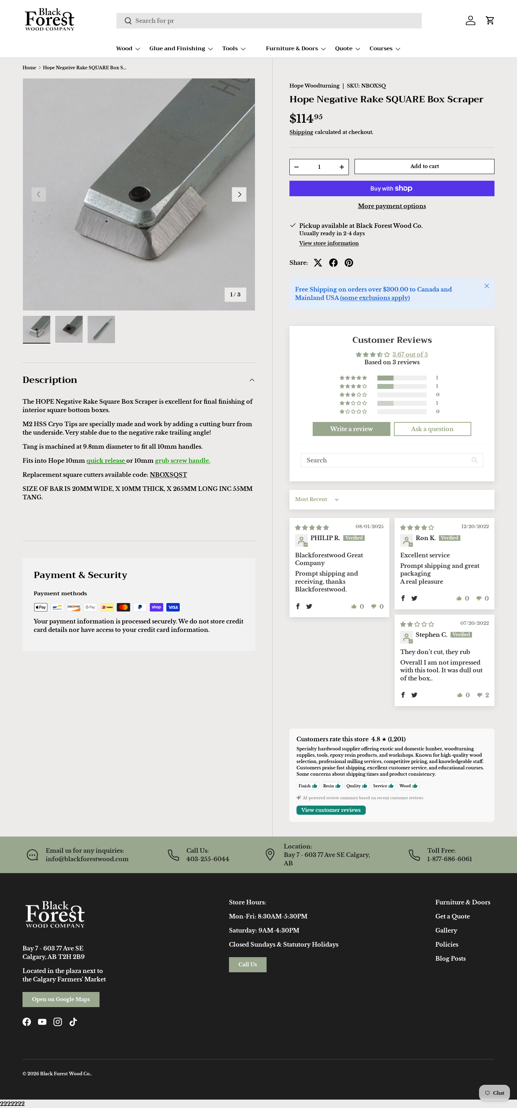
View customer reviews (331, 810)
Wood (124, 48)
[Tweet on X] (318, 262)
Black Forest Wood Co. (65, 1073)
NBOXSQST (168, 474)
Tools (230, 48)
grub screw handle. (182, 460)
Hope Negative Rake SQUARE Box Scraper (85, 68)
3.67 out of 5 (410, 354)
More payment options (392, 206)
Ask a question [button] (432, 429)
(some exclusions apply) (375, 297)
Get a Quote (452, 916)
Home (29, 68)
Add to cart (424, 166)
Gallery (446, 930)
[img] (312, 527)
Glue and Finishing (177, 48)
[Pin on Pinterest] (349, 262)
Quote (343, 48)
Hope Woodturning (314, 86)
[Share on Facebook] (333, 262)
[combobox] (269, 20)
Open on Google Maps (61, 999)
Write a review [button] (351, 429)
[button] (490, 20)
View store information (329, 243)
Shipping (301, 132)
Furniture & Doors (292, 48)
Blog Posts (450, 958)
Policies (446, 944)
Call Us (247, 964)
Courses (381, 48)
